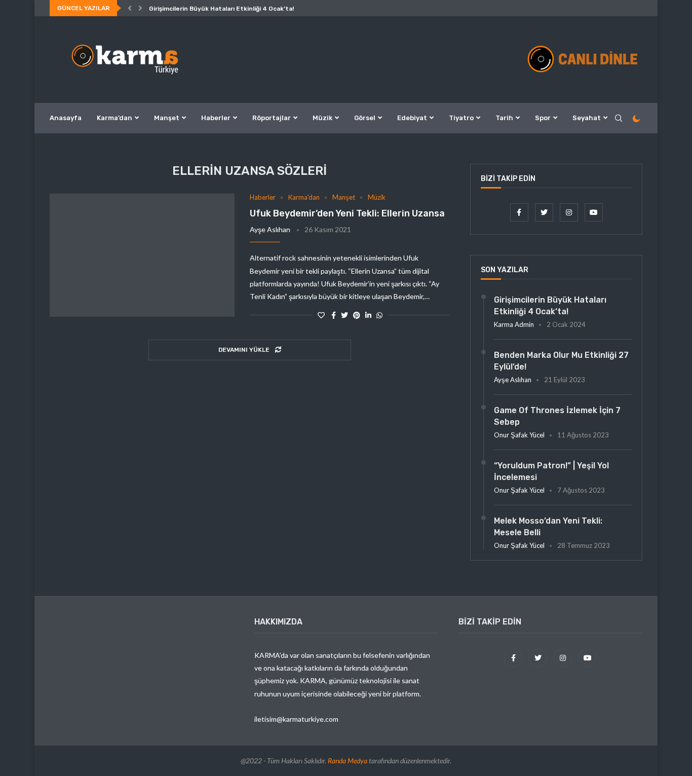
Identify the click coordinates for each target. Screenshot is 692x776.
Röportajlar (271, 118)
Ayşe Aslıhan (270, 229)
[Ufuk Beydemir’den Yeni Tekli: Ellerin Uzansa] (142, 255)
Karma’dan (114, 118)
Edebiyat (412, 118)
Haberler (215, 118)
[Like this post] (321, 315)
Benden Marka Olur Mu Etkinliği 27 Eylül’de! (561, 360)
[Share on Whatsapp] (379, 315)
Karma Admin (514, 324)
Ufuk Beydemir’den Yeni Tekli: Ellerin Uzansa (347, 213)
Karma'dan (304, 197)
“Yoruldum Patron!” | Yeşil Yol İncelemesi (551, 471)
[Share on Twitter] (344, 315)
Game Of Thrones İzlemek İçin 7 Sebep (557, 415)
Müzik (322, 118)
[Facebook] (520, 212)
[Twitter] (544, 212)
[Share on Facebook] (333, 315)
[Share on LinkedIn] (368, 315)
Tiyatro (461, 118)
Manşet (166, 118)
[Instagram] (569, 212)
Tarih (504, 118)
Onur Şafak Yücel (519, 435)
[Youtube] (593, 212)
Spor (543, 118)
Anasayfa (66, 118)
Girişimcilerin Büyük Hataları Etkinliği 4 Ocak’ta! (221, 8)
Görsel (364, 118)
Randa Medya (347, 760)
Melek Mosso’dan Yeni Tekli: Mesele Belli (548, 526)
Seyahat (586, 118)
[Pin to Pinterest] (356, 315)
